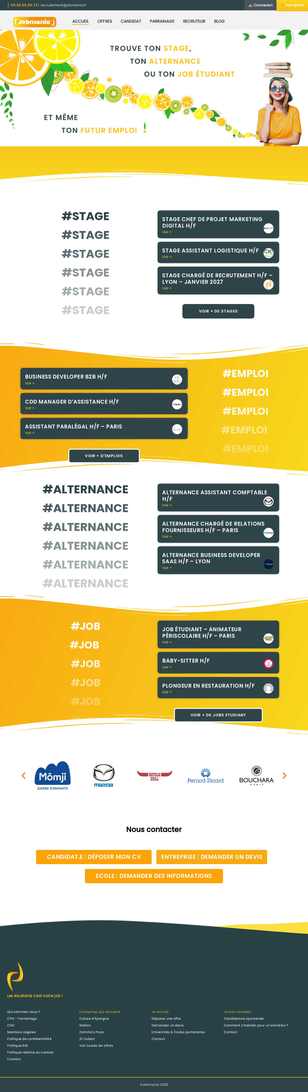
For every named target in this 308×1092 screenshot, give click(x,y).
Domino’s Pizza (91, 1032)
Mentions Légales (21, 1032)
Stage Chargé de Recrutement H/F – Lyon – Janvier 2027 (217, 278)
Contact (14, 1059)
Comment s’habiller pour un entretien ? (256, 1025)
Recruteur (194, 21)
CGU (11, 1025)
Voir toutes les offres (96, 1045)
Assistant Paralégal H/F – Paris (73, 426)
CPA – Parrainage (22, 1018)
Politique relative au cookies (30, 1052)
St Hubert (87, 1039)
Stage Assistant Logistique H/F (210, 250)
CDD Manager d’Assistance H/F (72, 402)
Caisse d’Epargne (94, 1018)
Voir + (167, 232)
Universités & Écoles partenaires (178, 1032)
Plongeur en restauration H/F (208, 686)
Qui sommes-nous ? (23, 1012)
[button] (23, 775)
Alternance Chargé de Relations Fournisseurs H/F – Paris (213, 527)
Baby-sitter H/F (186, 661)
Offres (104, 21)
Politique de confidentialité (29, 1039)
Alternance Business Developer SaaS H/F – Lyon (211, 558)
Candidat (131, 21)
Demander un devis (168, 1025)
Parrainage (162, 21)
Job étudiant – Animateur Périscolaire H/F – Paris (201, 632)
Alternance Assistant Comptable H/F (214, 495)
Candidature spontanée (244, 1018)
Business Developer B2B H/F (66, 376)
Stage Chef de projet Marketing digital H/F (212, 222)
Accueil (80, 21)
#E (229, 373)
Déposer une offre (166, 1018)
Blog (219, 21)
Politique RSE (17, 1045)
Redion (85, 1025)
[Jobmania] (34, 21)
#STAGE (85, 216)
